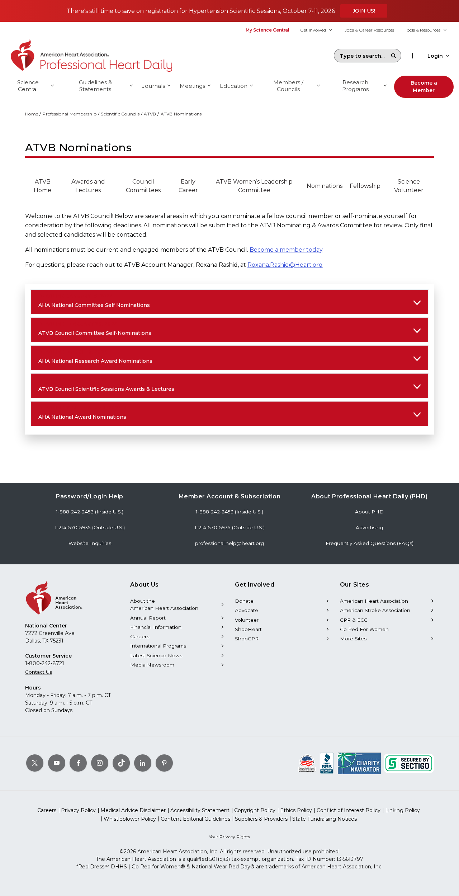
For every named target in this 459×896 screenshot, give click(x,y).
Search (393, 55)
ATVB (150, 114)
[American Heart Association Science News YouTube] (56, 763)
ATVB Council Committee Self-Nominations (94, 328)
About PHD (369, 512)
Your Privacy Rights (229, 836)
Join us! (363, 11)
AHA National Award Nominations (82, 412)
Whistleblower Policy (130, 819)
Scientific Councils (120, 114)
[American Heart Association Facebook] (78, 763)
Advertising (369, 527)
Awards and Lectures (88, 186)
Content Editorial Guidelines (195, 819)
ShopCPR (247, 638)
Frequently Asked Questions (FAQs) (369, 543)
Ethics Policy (296, 810)
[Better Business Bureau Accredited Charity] (327, 763)
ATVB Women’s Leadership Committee (254, 186)
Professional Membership (69, 114)
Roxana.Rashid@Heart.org (285, 264)
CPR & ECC (354, 620)
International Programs (158, 646)
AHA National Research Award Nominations (95, 356)
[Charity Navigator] (359, 763)
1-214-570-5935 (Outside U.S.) (90, 527)
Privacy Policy (78, 810)
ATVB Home (42, 186)
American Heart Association (374, 601)
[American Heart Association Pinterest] (164, 763)
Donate (244, 601)
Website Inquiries (89, 543)
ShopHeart (248, 629)
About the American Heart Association (164, 604)
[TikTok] (121, 763)
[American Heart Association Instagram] (99, 763)
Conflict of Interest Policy (348, 810)
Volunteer (247, 620)
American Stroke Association (375, 610)
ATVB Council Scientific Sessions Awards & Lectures (106, 384)
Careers (139, 636)
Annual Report (148, 618)
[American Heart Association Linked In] (142, 763)
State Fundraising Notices (324, 819)
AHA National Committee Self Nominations (94, 300)
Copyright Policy (254, 810)
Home (31, 114)
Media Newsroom (152, 665)
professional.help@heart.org (229, 543)
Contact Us (38, 672)
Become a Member (424, 87)
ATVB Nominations (181, 114)
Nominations (324, 185)
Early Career (188, 186)
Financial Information (155, 627)
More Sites (353, 638)
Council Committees (143, 186)
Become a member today (286, 249)
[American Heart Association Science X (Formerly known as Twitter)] (34, 763)
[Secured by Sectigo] (409, 763)
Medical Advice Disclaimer (133, 810)
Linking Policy (402, 810)
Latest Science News (156, 655)
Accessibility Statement (200, 810)
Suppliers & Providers (261, 819)
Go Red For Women (364, 629)
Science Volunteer (408, 186)
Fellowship (365, 185)
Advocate (246, 610)
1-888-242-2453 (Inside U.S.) (89, 512)
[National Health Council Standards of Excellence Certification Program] (307, 763)
